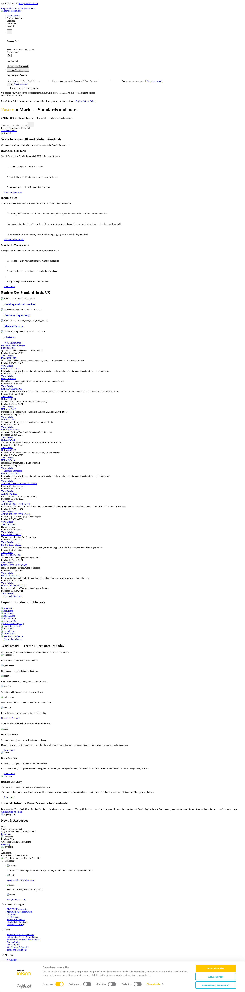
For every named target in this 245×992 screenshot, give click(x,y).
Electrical (9, 337)
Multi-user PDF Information (19, 912)
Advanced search (9, 130)
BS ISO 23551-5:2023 (11, 545)
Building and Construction (20, 304)
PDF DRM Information (17, 909)
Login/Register (16, 70)
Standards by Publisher (17, 922)
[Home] (11, 11)
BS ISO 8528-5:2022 (10, 575)
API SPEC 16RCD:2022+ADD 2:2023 (19, 483)
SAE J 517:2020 (8, 524)
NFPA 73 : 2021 (8, 419)
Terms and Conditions (17, 950)
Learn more (9, 286)
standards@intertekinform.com (20, 880)
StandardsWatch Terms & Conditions (23, 939)
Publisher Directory (15, 924)
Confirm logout (22, 66)
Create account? (20, 84)
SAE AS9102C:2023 (10, 429)
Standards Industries (16, 919)
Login (10, 84)
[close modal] (9, 55)
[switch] (87, 984)
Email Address (40, 81)
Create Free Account (10, 718)
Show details (153, 984)
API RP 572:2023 (9, 494)
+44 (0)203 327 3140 (28, 3)
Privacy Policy (13, 944)
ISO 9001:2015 (8, 348)
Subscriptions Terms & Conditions (22, 937)
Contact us (11, 914)
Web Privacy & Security (17, 947)
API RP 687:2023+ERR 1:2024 (15, 514)
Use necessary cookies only (215, 985)
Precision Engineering (17, 315)
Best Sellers (6, 345)
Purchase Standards (13, 192)
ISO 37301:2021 (8, 378)
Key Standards (13, 917)
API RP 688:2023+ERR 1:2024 (15, 504)
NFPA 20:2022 (8, 440)
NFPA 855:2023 (8, 450)
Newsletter (11, 960)
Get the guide (7, 812)
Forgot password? (154, 81)
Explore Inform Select (85, 101)
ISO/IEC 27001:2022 (10, 368)
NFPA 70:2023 (8, 460)
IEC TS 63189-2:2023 (11, 534)
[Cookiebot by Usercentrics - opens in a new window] (24, 986)
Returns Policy (13, 942)
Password (110, 81)
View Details (7, 355)
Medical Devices (13, 326)
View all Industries (12, 343)
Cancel (11, 66)
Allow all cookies (215, 968)
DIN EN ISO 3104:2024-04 (13, 585)
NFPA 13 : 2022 (8, 409)
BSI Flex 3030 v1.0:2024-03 (14, 565)
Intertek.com (29, 8)
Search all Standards (13, 471)
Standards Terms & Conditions (20, 934)
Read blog (5, 844)
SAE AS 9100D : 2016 (11, 389)
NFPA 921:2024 (8, 399)
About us (18, 812)
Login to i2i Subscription (12, 8)
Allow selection (215, 977)
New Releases (18, 345)
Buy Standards (13, 15)
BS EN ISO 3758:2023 (11, 555)
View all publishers (12, 639)
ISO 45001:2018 (8, 358)
